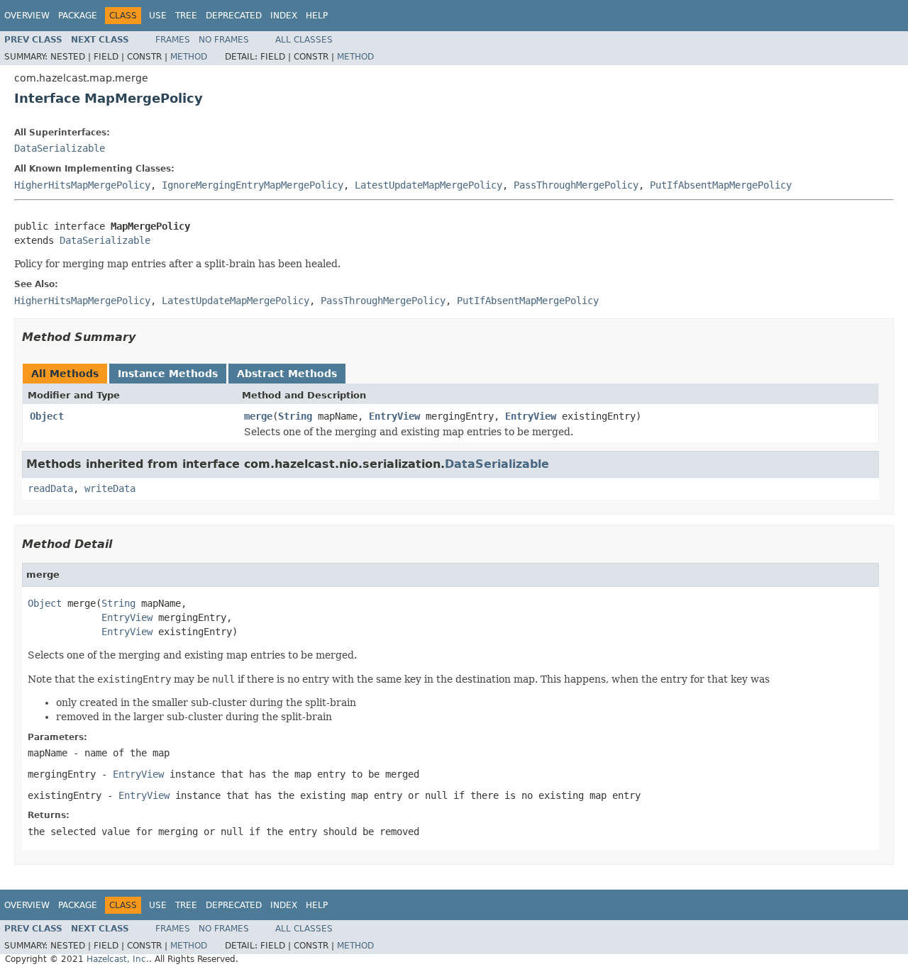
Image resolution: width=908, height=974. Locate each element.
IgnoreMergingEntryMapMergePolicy (252, 185)
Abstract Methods (287, 373)
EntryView (394, 416)
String (295, 416)
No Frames (224, 40)
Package (77, 16)
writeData (109, 488)
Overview (27, 16)
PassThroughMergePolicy (576, 185)
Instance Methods (168, 373)
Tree (186, 16)
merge (258, 416)
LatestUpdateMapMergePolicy (428, 185)
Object (47, 416)
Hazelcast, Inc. (118, 959)
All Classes (304, 40)
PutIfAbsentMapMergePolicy (721, 185)
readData (50, 488)
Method (188, 57)
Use (158, 16)
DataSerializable (59, 148)
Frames (172, 40)
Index (283, 16)
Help (317, 16)
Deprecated (234, 16)
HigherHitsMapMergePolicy (82, 185)
